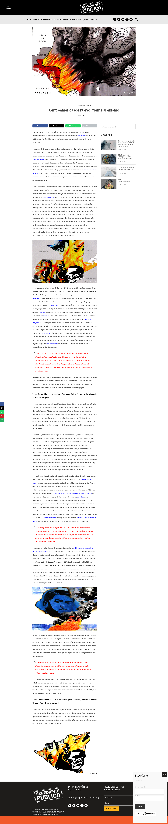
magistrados (54, 305)
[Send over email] (2, 420)
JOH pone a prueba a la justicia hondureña (125, 180)
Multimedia (77, 20)
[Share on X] (2, 408)
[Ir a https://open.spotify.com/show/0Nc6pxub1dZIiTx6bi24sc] (131, 19)
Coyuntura (37, 20)
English (57, 20)
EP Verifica (66, 20)
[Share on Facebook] (2, 404)
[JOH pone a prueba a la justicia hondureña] (108, 180)
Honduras (80, 105)
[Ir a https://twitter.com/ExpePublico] (118, 19)
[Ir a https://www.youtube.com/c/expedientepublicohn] (122, 19)
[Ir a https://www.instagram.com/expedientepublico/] (127, 19)
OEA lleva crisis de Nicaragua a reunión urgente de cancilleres (125, 156)
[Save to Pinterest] (2, 416)
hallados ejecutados (50, 518)
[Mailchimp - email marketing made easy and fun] (145, 813)
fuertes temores (52, 344)
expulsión (81, 136)
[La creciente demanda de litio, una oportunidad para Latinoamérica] (108, 168)
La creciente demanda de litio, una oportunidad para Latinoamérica (126, 169)
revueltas (80, 497)
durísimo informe (48, 197)
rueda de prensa (38, 159)
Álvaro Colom (75, 305)
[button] (8, 7)
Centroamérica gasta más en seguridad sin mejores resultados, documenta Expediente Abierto (126, 143)
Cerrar (164, 774)
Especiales (48, 20)
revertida (46, 316)
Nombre (137, 795)
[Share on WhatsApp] (2, 412)
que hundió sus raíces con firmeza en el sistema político (72, 493)
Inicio (29, 20)
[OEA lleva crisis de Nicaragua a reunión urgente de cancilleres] (108, 155)
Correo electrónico (141, 787)
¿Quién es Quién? (90, 20)
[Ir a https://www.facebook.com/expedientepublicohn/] (114, 19)
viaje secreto (45, 333)
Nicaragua (87, 105)
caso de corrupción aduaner (47, 538)
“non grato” (42, 312)
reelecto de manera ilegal (47, 669)
